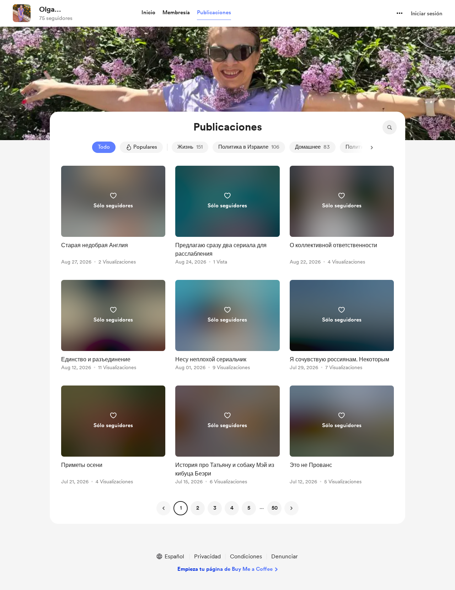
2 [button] (197, 508)
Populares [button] (145, 147)
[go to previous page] (163, 508)
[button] (148, 12)
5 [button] (248, 508)
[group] (113, 216)
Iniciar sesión (426, 13)
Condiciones (246, 556)
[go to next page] (291, 508)
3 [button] (214, 508)
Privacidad (207, 556)
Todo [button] (104, 147)
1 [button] (181, 508)
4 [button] (232, 508)
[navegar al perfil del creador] (22, 13)
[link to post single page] (113, 216)
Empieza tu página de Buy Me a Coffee (225, 569)
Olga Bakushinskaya (63, 9)
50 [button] (275, 508)
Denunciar (284, 556)
